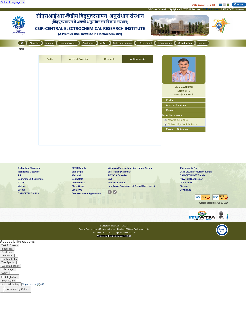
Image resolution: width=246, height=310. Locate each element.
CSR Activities (210, 9)
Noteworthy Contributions (182, 124)
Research (109, 59)
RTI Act (21, 182)
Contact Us (77, 179)
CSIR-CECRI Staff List (29, 193)
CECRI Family (79, 168)
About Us (34, 43)
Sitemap (184, 186)
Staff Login (77, 172)
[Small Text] (207, 5)
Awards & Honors (178, 119)
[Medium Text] (210, 5)
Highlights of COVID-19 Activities (184, 9)
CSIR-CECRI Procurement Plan (196, 172)
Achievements (137, 59)
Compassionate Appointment (87, 193)
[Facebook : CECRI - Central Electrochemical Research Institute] (110, 192)
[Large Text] (213, 5)
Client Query (78, 186)
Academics (88, 43)
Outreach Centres (122, 43)
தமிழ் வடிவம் (198, 4)
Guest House (78, 182)
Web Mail (76, 175)
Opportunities (185, 43)
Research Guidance (177, 129)
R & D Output (145, 43)
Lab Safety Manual (157, 9)
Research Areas (68, 43)
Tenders (202, 43)
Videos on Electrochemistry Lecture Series (130, 168)
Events (21, 190)
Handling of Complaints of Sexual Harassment (131, 186)
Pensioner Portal (116, 182)
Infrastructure (165, 43)
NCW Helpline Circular (191, 179)
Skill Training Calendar (119, 172)
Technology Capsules (29, 172)
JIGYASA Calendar (117, 175)
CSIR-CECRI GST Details (192, 175)
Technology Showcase (29, 168)
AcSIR (103, 43)
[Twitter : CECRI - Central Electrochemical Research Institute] (115, 192)
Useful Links (186, 182)
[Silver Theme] (224, 4)
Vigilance (22, 186)
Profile (21, 49)
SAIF (110, 179)
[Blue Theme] (220, 4)
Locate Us (77, 190)
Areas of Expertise (78, 59)
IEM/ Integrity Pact (189, 168)
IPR (19, 175)
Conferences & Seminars (31, 179)
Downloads (185, 190)
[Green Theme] (227, 4)
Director (49, 43)
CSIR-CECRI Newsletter (233, 9)
